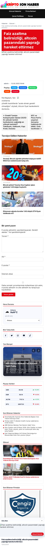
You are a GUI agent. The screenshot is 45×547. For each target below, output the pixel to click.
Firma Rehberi (31, 11)
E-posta (6, 265)
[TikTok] (30, 335)
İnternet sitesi (7, 274)
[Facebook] (5, 335)
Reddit (7, 91)
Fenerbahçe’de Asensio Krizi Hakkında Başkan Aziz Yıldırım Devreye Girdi (22, 417)
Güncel (11, 23)
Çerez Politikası (18, 16)
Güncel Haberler (15, 11)
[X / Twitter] (11, 335)
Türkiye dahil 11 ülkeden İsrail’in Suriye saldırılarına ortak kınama (21, 422)
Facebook (23, 87)
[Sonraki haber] (38, 350)
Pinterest (15, 91)
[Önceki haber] (34, 350)
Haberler (5, 23)
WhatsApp (32, 87)
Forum (30, 16)
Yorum (5, 236)
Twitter (14, 87)
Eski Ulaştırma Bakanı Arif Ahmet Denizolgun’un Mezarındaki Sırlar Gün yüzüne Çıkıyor (21, 434)
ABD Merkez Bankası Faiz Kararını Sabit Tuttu (20, 425)
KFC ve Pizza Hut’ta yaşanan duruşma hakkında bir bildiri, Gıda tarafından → (36, 122)
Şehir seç (9, 316)
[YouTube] (23, 335)
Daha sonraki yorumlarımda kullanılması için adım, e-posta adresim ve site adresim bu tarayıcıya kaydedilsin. (22, 287)
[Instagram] (17, 335)
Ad (3, 257)
